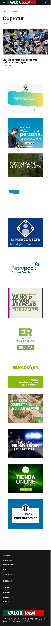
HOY (5, 57)
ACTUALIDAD (7, 560)
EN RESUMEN (8, 581)
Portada (5, 11)
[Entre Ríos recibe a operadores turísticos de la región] (25, 41)
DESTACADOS (8, 565)
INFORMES (7, 592)
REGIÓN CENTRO (9, 575)
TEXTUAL (6, 602)
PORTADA (6, 556)
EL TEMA (6, 587)
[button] (4, 2)
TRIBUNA (6, 597)
